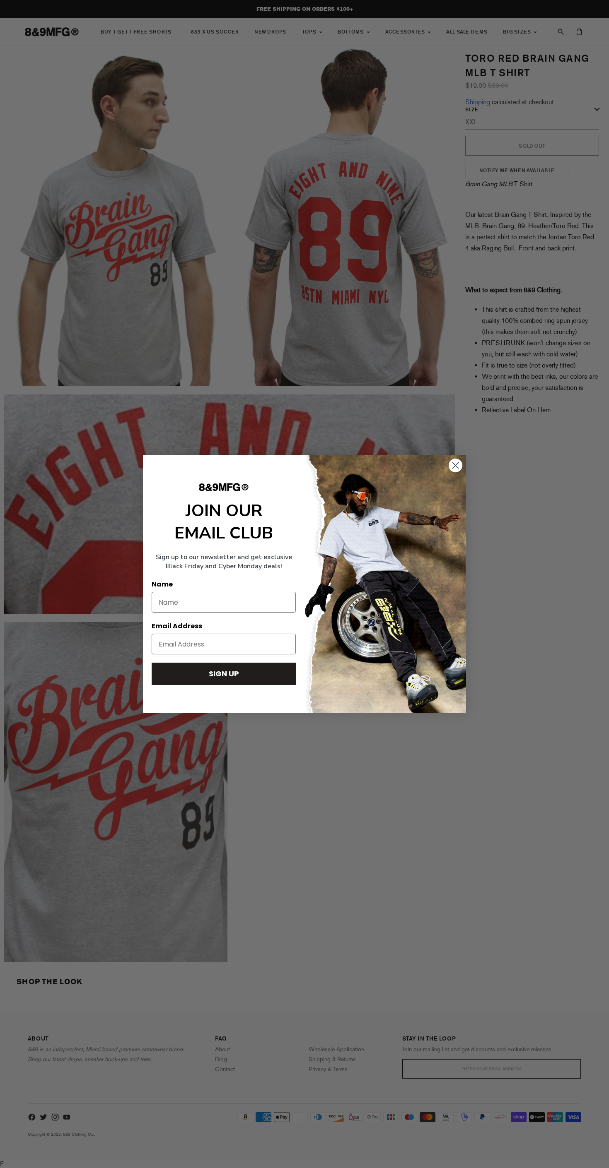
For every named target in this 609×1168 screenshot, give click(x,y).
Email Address (177, 626)
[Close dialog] (455, 465)
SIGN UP (224, 673)
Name (162, 584)
